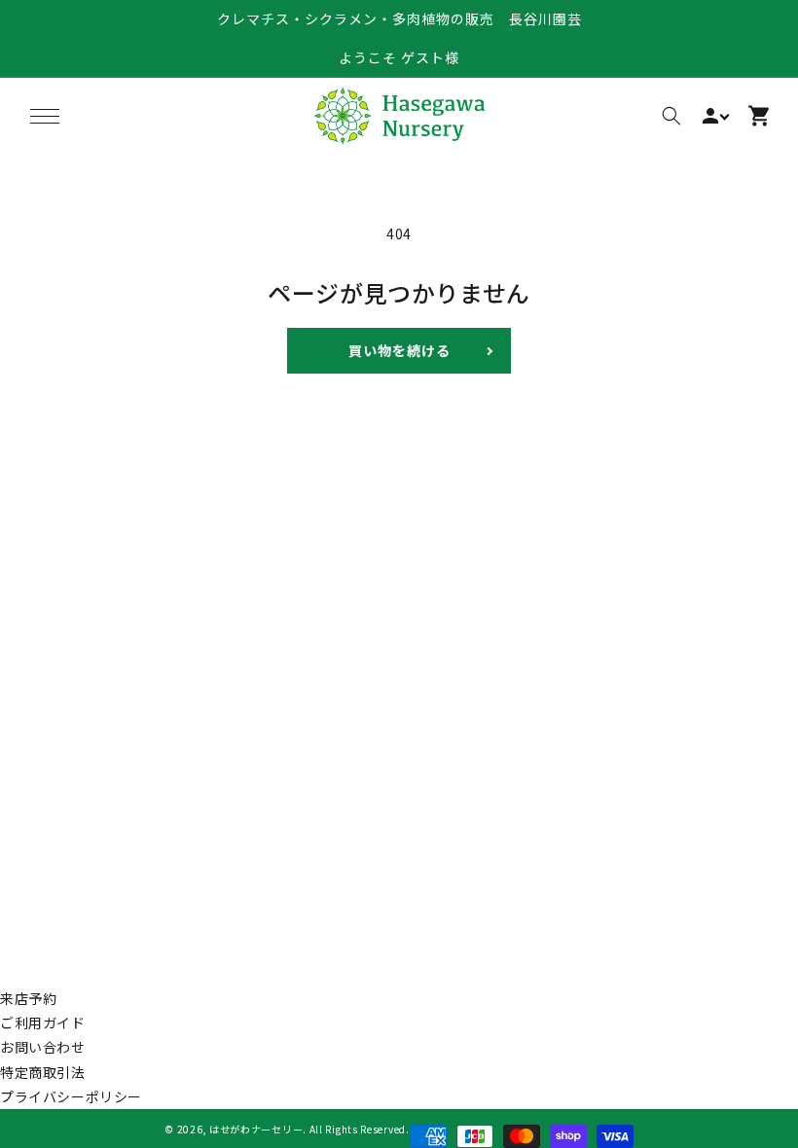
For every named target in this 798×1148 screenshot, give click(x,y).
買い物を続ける (399, 350)
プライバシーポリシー (71, 1096)
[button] (44, 115)
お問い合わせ (43, 1047)
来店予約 (28, 998)
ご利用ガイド (43, 1022)
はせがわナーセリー (256, 1129)
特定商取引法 (43, 1072)
